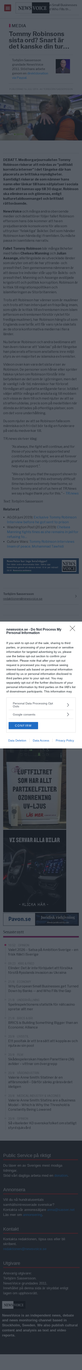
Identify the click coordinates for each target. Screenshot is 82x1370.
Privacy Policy (65, 740)
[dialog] (41, 685)
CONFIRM (23, 725)
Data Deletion (17, 740)
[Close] (74, 630)
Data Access (41, 740)
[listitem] (41, 705)
